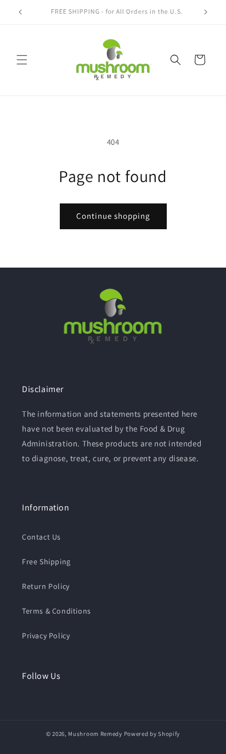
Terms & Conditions (56, 611)
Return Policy (46, 586)
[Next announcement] (206, 12)
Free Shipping (46, 561)
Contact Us (41, 537)
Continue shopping (113, 216)
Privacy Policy (46, 635)
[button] (22, 60)
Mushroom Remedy (95, 734)
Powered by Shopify (152, 734)
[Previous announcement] (20, 12)
